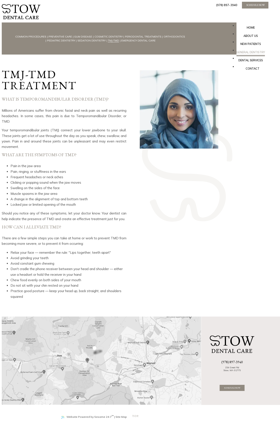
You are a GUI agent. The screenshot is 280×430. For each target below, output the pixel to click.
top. (135, 416)
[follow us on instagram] (235, 376)
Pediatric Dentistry (61, 40)
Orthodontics (174, 36)
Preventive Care (60, 36)
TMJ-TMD (113, 40)
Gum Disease (83, 36)
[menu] (135, 19)
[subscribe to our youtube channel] (233, 376)
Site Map (121, 416)
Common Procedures (30, 36)
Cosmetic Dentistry (108, 36)
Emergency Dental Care (138, 40)
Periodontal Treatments (143, 36)
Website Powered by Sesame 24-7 (90, 416)
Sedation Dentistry (91, 40)
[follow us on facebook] (228, 376)
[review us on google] (230, 376)
